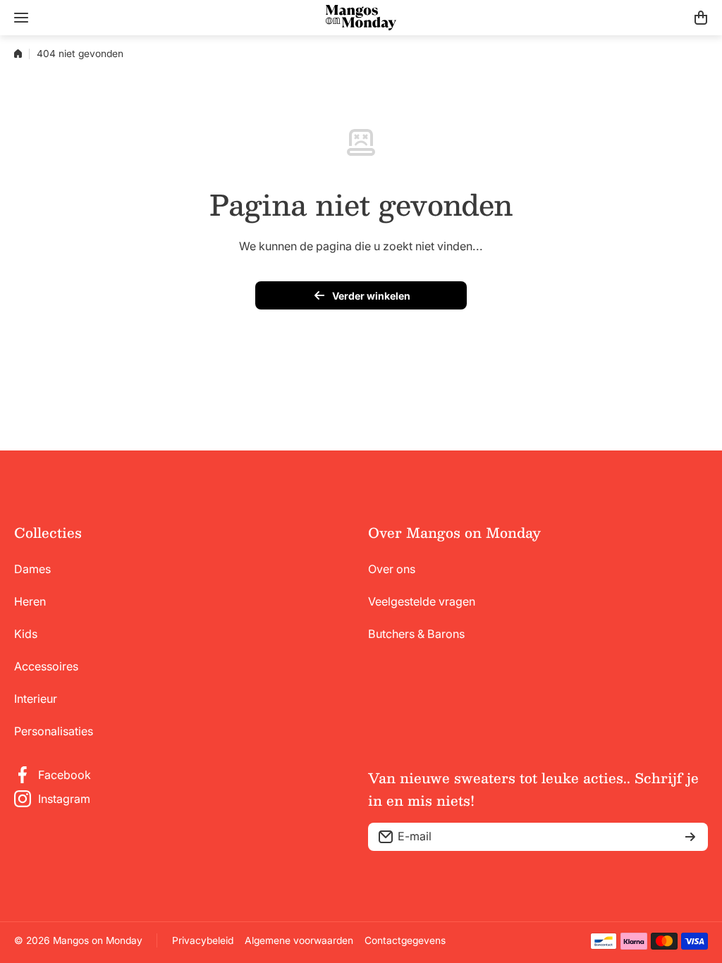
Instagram (64, 799)
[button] (701, 18)
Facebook (64, 775)
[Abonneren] (690, 837)
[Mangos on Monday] (361, 17)
